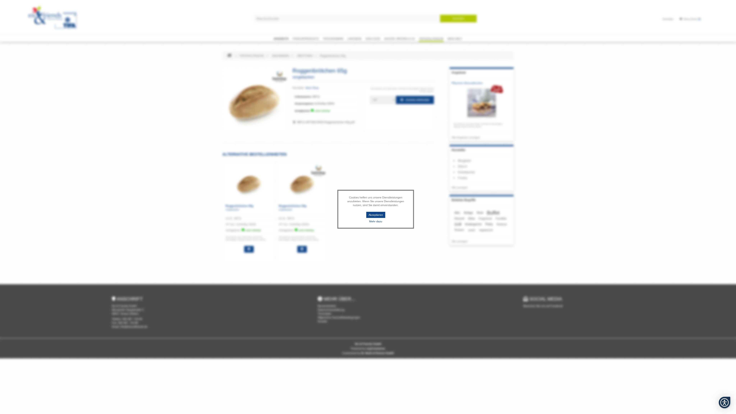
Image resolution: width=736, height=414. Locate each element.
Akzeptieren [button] (376, 214)
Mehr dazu (375, 221)
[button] (724, 402)
